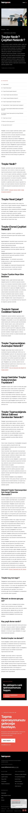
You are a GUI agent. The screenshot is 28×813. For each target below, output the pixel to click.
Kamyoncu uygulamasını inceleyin (14, 695)
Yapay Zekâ (3, 779)
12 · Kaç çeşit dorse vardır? (6, 125)
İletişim (12, 808)
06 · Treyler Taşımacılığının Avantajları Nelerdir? (11, 101)
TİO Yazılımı (3, 781)
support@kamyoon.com (7, 767)
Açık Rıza (17, 808)
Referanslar (3, 793)
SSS (8, 808)
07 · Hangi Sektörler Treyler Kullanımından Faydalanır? (12, 105)
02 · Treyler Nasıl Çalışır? (6, 87)
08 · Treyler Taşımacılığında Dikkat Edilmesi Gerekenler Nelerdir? (12, 109)
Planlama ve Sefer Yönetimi (20, 774)
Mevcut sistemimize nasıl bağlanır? (18, 806)
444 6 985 (16, 767)
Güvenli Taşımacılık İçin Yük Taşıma (17, 569)
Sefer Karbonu (18, 786)
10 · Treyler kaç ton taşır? (6, 118)
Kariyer (2, 800)
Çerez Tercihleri (9, 810)
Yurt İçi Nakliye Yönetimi (20, 776)
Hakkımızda (3, 808)
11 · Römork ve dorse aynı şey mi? (8, 121)
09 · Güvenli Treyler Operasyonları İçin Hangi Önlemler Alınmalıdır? (12, 114)
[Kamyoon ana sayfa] (6, 2)
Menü (25, 2)
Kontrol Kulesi (18, 779)
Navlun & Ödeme (18, 781)
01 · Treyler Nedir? (5, 84)
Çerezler (3, 810)
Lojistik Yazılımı (4, 776)
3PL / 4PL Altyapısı (19, 783)
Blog (8, 29)
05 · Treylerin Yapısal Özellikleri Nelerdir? (9, 98)
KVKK (21, 808)
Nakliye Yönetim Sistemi (6, 774)
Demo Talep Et (8, 740)
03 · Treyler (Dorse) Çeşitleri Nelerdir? (9, 91)
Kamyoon (3, 29)
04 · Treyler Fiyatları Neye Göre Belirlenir (9, 94)
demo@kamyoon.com (6, 744)
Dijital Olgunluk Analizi (6, 795)
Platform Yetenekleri (5, 783)
